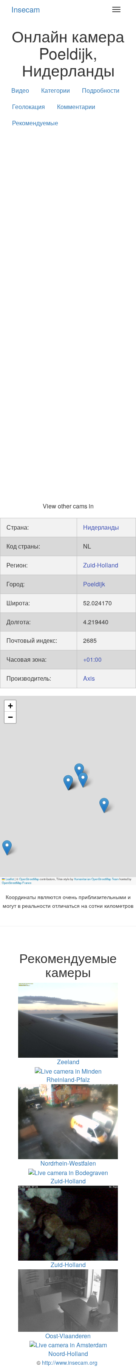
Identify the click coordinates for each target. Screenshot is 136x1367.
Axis (89, 678)
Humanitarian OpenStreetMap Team (96, 879)
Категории (55, 90)
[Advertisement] (68, 207)
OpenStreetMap (29, 879)
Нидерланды (101, 527)
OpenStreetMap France (16, 883)
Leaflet (9, 879)
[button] (7, 848)
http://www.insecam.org (68, 1362)
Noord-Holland (68, 1353)
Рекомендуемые (35, 122)
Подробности (100, 90)
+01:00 (92, 659)
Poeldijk (94, 584)
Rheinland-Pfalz (68, 1079)
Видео (20, 90)
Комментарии (76, 106)
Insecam (25, 9)
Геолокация (28, 106)
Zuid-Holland (100, 565)
